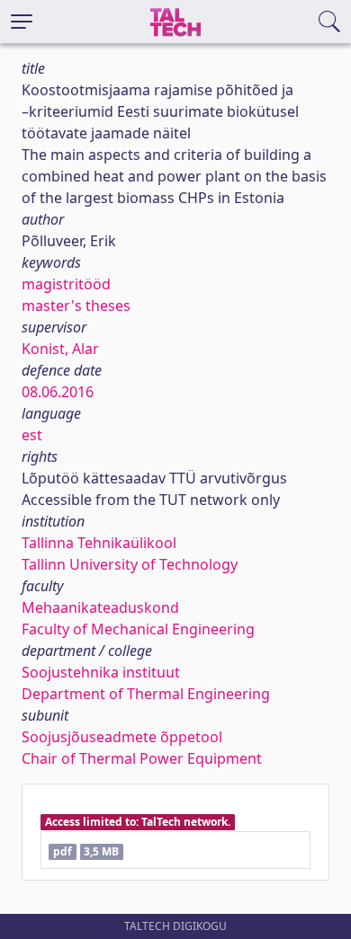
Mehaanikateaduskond (100, 607)
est (32, 435)
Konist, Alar (60, 349)
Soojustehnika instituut (101, 672)
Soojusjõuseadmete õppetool (122, 737)
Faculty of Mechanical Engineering (138, 629)
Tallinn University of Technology (130, 564)
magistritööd (66, 284)
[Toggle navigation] (21, 21)
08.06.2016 (58, 392)
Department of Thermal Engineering (146, 694)
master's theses (76, 305)
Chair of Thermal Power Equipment (142, 758)
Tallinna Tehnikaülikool (99, 543)
